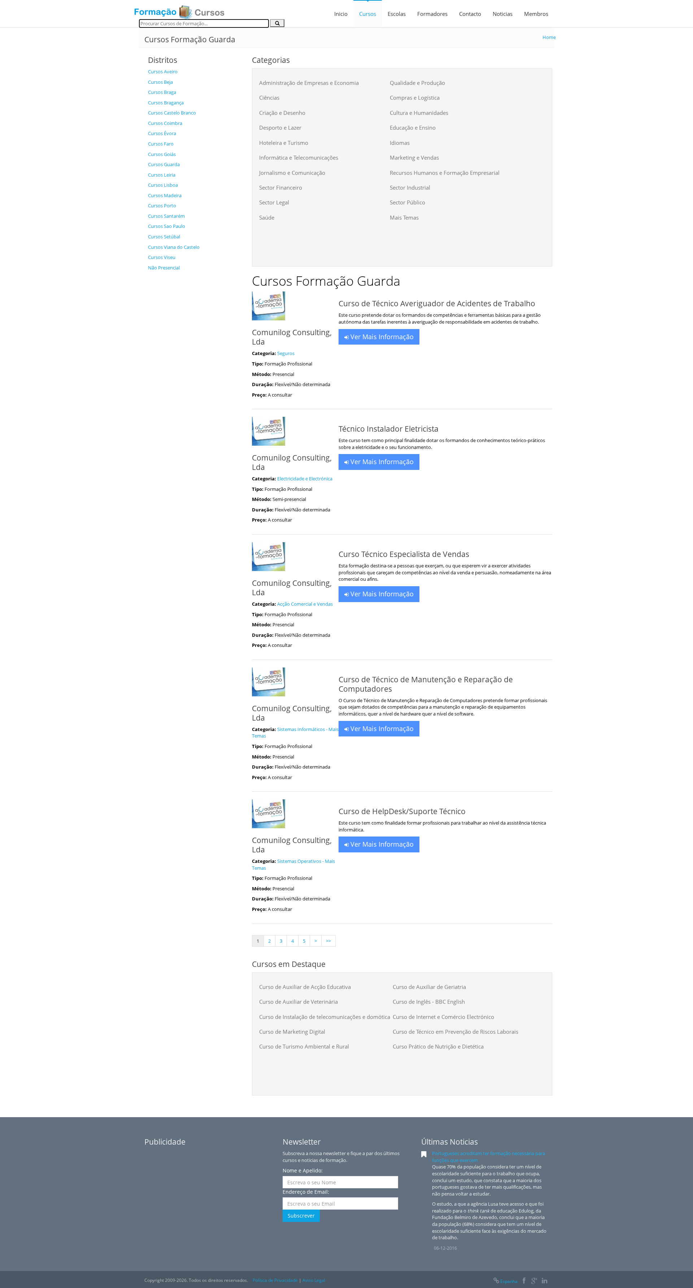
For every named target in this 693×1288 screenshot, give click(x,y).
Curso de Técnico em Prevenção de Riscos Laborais (455, 1031)
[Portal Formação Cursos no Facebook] (524, 1281)
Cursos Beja (160, 82)
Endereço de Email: (306, 1191)
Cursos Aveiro (163, 71)
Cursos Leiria (161, 175)
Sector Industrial (410, 187)
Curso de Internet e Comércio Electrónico (443, 1016)
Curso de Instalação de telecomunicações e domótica (324, 1016)
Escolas (397, 13)
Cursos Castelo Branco (172, 112)
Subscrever (301, 1215)
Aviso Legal (313, 1280)
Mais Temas (404, 217)
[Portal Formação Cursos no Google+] (534, 1281)
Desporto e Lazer (280, 127)
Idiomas (400, 142)
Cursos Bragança (166, 102)
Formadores (432, 13)
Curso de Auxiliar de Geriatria (429, 986)
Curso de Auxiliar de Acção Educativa (305, 986)
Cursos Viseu (161, 257)
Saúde (266, 217)
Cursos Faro (161, 144)
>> (328, 941)
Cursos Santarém (166, 216)
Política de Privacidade (275, 1280)
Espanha (509, 1281)
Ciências (269, 97)
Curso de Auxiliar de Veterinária (298, 1001)
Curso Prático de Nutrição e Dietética (438, 1046)
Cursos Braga (162, 92)
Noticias (503, 13)
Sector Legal (274, 202)
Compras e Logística (415, 97)
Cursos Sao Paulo (166, 226)
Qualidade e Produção (417, 82)
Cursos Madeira (165, 195)
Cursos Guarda (164, 164)
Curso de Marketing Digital (292, 1031)
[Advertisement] (194, 383)
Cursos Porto (162, 205)
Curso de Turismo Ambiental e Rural (304, 1046)
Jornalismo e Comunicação (292, 172)
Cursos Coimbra (165, 123)
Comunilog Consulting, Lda (292, 337)
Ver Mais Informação (381, 336)
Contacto (470, 13)
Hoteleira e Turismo (283, 142)
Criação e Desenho (282, 112)
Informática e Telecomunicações (298, 157)
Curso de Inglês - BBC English (429, 1001)
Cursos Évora (162, 133)
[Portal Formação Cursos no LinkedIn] (544, 1281)
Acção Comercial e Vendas (305, 604)
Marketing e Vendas (414, 157)
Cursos (367, 13)
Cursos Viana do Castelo (174, 247)
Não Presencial (164, 267)
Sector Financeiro (280, 187)
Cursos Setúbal (164, 236)
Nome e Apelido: (303, 1170)
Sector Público (407, 202)
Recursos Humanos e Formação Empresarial (445, 172)
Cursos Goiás (162, 154)
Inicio (341, 13)
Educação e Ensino (413, 127)
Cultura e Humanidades (419, 112)
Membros (536, 13)
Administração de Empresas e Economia (309, 82)
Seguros (286, 353)
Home (549, 37)
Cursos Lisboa (163, 185)
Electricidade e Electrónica (304, 478)
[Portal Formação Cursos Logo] (179, 10)
